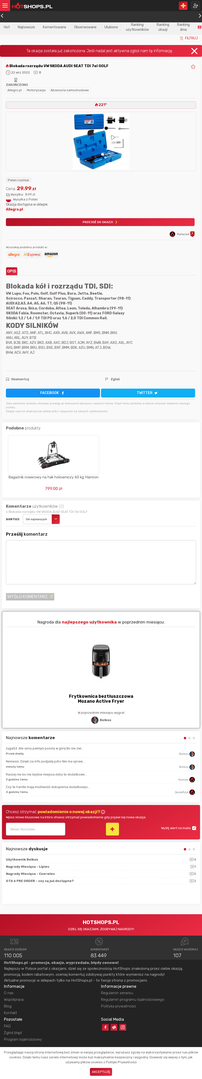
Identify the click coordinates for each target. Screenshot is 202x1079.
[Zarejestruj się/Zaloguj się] (195, 5)
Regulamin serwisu (117, 993)
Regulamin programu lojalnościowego (132, 999)
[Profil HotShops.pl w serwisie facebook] (105, 1027)
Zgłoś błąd (13, 1033)
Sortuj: (13, 519)
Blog (8, 1006)
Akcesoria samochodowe (69, 90)
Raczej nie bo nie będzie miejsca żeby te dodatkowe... (46, 774)
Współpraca (14, 999)
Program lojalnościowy (23, 1039)
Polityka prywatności (118, 1006)
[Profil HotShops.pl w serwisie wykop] (114, 1027)
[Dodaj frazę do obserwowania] (112, 829)
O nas (9, 993)
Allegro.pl (14, 90)
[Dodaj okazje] (183, 5)
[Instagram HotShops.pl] (122, 1027)
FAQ (7, 1026)
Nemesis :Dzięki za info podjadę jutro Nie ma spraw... (45, 761)
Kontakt (10, 1013)
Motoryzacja (36, 90)
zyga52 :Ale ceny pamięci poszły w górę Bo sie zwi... (45, 748)
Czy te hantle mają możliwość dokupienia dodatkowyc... (48, 787)
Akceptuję (101, 1072)
